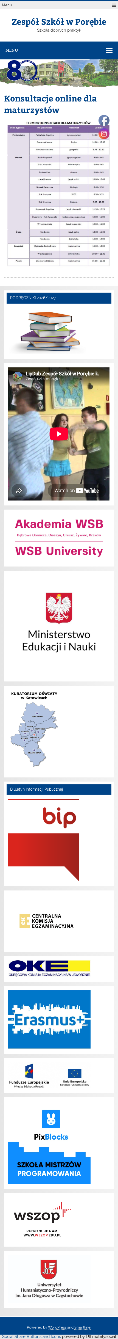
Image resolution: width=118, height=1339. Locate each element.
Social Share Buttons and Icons (31, 1336)
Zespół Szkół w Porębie (59, 21)
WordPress (57, 1327)
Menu (7, 5)
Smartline (82, 1327)
